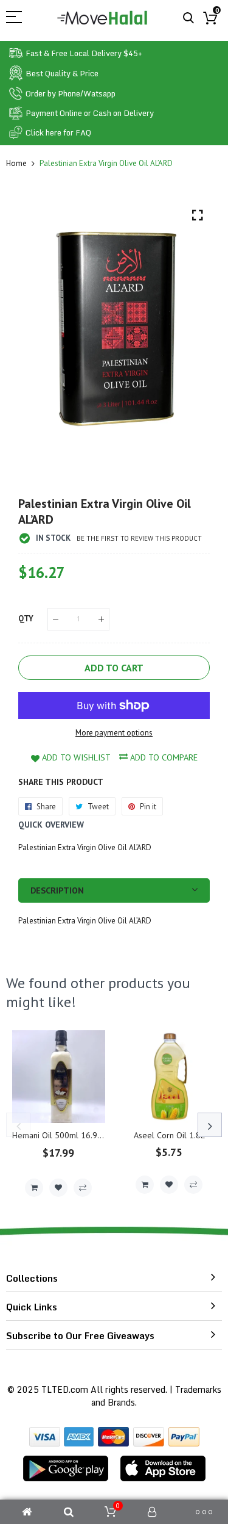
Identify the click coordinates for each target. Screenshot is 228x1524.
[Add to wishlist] (58, 1188)
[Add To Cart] (34, 1188)
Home (16, 163)
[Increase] (101, 619)
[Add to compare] (83, 1188)
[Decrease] (55, 619)
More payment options (114, 733)
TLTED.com (64, 1389)
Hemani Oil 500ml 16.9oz (59, 1135)
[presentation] (18, 1125)
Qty (25, 618)
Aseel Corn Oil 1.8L (169, 1135)
